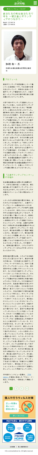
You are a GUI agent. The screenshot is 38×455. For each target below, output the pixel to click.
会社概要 (12, 446)
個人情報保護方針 (23, 446)
